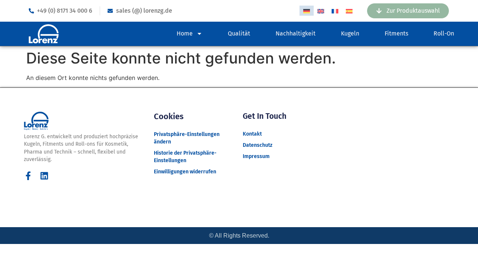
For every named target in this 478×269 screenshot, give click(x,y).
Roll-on (444, 33)
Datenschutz (257, 145)
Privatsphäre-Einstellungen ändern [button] (187, 138)
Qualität (239, 33)
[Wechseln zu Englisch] (321, 11)
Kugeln (350, 33)
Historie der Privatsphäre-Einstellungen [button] (185, 157)
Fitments (396, 33)
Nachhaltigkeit (296, 33)
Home (185, 33)
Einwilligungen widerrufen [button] (185, 171)
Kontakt (252, 134)
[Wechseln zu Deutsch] (306, 11)
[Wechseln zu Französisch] (335, 11)
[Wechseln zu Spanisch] (349, 11)
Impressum (256, 156)
